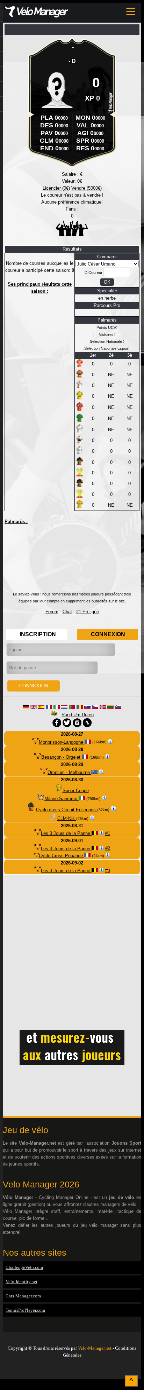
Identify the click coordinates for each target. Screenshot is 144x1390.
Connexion (108, 634)
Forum (51, 611)
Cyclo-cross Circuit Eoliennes (66, 809)
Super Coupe (76, 790)
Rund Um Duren (78, 714)
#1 (107, 833)
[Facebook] (72, 1370)
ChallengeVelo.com (24, 1267)
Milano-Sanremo (61, 798)
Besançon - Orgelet (61, 757)
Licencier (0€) (56, 188)
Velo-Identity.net (21, 1281)
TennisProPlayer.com (25, 1310)
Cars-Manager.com (23, 1295)
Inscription (38, 634)
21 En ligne (87, 611)
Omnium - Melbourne (69, 772)
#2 (107, 848)
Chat (67, 611)
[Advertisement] (72, 561)
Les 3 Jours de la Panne (66, 833)
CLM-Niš (66, 818)
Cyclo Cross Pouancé (61, 855)
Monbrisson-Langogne (62, 742)
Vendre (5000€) (86, 188)
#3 (107, 870)
